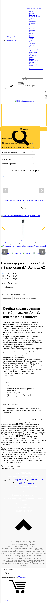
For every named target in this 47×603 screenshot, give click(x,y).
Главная (4, 240)
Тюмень (31, 47)
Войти (21, 83)
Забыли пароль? (30, 86)
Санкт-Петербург (34, 49)
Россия (31, 11)
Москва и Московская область (38, 32)
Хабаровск (32, 43)
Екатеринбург (33, 15)
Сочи (30, 42)
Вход (4, 88)
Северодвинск (33, 27)
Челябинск (32, 18)
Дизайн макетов (23, 507)
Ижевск (31, 13)
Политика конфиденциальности (23, 545)
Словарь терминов (24, 504)
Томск (31, 38)
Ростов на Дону (33, 57)
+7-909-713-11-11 (36, 480)
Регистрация (11, 88)
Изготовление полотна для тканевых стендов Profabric (23, 499)
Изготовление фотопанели (23, 495)
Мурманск (32, 25)
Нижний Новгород (34, 16)
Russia (31, 65)
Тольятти (31, 45)
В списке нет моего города (36, 69)
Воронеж (31, 37)
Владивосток (33, 52)
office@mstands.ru (11, 40)
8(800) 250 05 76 (12, 37)
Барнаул (31, 62)
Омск (30, 50)
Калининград (33, 64)
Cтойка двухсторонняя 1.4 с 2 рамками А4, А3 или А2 (23, 201)
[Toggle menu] (3, 3)
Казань (31, 33)
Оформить (22, 577)
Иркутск (31, 28)
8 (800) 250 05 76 (19, 480)
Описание (7, 298)
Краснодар (32, 23)
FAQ (23, 492)
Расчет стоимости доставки (25, 298)
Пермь (31, 35)
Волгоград (32, 30)
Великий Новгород (34, 60)
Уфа (30, 40)
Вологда (31, 59)
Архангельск (33, 54)
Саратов (31, 20)
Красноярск (32, 21)
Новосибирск (33, 55)
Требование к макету (23, 511)
